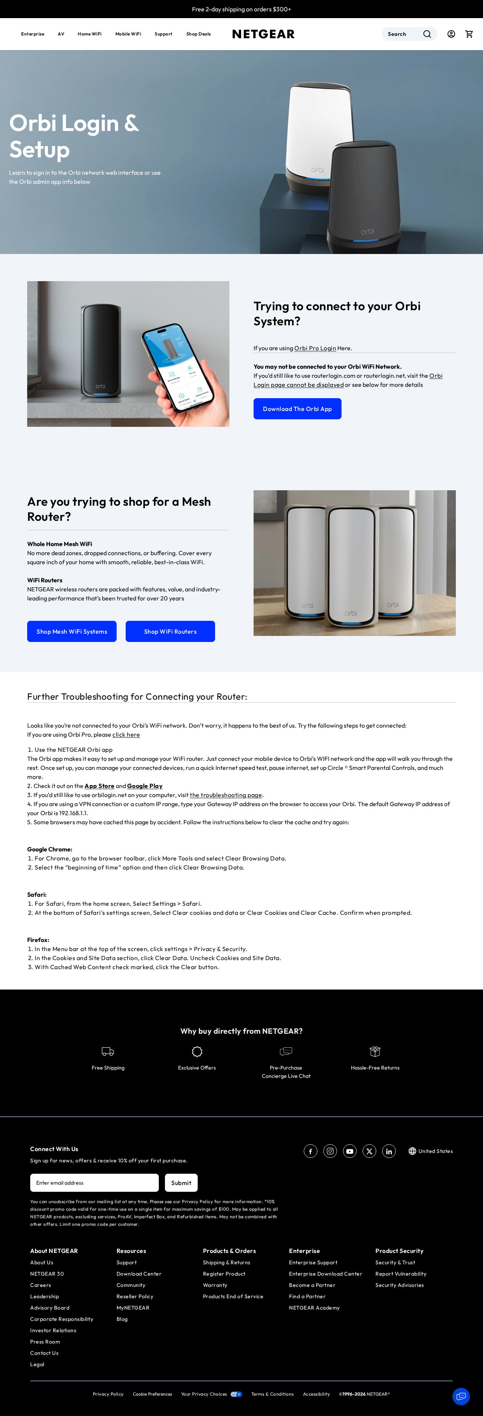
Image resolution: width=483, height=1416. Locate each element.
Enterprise (32, 34)
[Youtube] (350, 1151)
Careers (40, 1285)
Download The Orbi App (297, 408)
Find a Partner (307, 1296)
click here (126, 734)
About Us (41, 1262)
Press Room (45, 1341)
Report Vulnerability (400, 1273)
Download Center (139, 1273)
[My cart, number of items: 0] (469, 33)
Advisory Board (49, 1307)
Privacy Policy (108, 1394)
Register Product (224, 1273)
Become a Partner (312, 1285)
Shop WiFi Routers (170, 631)
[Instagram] (330, 1151)
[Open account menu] (451, 34)
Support (164, 34)
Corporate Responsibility (61, 1319)
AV (61, 34)
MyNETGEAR (133, 1307)
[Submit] (427, 33)
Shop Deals (198, 34)
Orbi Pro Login (315, 348)
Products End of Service (233, 1296)
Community (131, 1285)
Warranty (215, 1285)
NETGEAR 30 (47, 1273)
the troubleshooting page (226, 795)
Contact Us (44, 1353)
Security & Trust (395, 1262)
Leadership (44, 1296)
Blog (122, 1319)
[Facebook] (310, 1151)
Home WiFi (90, 34)
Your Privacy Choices (204, 1394)
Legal (37, 1364)
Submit (181, 1183)
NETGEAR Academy (314, 1307)
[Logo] (263, 33)
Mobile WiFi (128, 34)
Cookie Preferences (152, 1394)
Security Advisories (399, 1285)
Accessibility (316, 1394)
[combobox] (410, 34)
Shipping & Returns (227, 1262)
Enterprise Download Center (325, 1273)
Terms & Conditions (272, 1394)
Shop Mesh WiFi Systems (72, 631)
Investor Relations (53, 1330)
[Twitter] (369, 1151)
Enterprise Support (313, 1262)
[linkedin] (389, 1151)
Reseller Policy (135, 1296)
